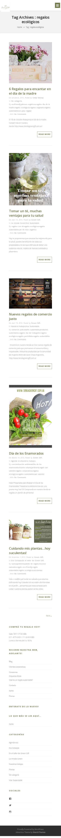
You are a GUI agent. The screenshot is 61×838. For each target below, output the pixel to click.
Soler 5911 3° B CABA (17, 634)
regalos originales (37, 107)
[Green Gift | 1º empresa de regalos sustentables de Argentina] (5, 11)
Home (19, 27)
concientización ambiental (22, 464)
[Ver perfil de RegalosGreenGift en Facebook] (10, 799)
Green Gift (35, 220)
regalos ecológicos (22, 107)
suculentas (38, 570)
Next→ (49, 615)
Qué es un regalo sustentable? (21, 680)
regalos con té (17, 226)
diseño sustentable (31, 329)
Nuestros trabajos (18, 326)
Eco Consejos (16, 560)
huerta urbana (25, 467)
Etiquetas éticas (15, 676)
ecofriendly (16, 104)
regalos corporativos (24, 471)
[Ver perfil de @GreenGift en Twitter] (10, 805)
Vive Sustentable (32, 223)
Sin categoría (16, 101)
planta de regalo (31, 564)
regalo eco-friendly (24, 567)
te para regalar (25, 111)
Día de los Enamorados (26, 453)
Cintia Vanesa (38, 98)
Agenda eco (16, 461)
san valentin (39, 474)
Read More (44, 134)
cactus (14, 564)
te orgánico (31, 229)
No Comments (20, 114)
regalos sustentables (41, 336)
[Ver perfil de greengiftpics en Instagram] (10, 812)
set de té (23, 229)
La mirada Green (18, 223)
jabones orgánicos (28, 104)
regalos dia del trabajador (29, 333)
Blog (10, 661)
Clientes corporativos (17, 667)
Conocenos (13, 672)
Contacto (12, 685)
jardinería (35, 467)
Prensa (12, 696)
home (11, 690)
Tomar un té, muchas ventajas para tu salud (26, 213)
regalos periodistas (25, 336)
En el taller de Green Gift (33, 560)
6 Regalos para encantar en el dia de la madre (30, 91)
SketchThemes (39, 832)
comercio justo (18, 329)
